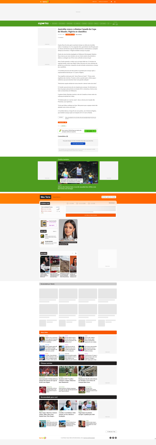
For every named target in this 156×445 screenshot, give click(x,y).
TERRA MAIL (94, 1)
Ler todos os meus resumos (91, 215)
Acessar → (55, 231)
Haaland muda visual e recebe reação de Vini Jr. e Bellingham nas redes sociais (91, 424)
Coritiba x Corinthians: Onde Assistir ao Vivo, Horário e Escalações (67, 414)
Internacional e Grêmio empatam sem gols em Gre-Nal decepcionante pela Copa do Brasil (68, 390)
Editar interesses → (112, 202)
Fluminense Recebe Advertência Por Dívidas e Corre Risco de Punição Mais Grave (87, 380)
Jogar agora (51, 225)
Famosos (66, 344)
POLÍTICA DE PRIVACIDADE (89, 438)
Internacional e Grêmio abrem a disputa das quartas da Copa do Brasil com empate (48, 380)
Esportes (63, 125)
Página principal (46, 2)
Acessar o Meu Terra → (57, 197)
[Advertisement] (107, 390)
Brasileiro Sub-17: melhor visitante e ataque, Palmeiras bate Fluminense (67, 380)
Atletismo (60, 185)
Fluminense (61, 377)
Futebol (87, 420)
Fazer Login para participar (78, 143)
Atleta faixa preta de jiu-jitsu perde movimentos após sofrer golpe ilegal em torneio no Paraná (52, 424)
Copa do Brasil (42, 377)
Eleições (46, 353)
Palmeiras (41, 411)
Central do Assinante (103, 1)
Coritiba (60, 411)
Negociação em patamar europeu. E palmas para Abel (86, 413)
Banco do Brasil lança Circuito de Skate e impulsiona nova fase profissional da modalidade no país (71, 424)
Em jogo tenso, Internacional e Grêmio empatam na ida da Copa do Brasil (91, 390)
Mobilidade (67, 353)
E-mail (111, 1)
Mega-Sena (47, 344)
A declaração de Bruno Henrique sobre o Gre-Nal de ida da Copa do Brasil (52, 390)
